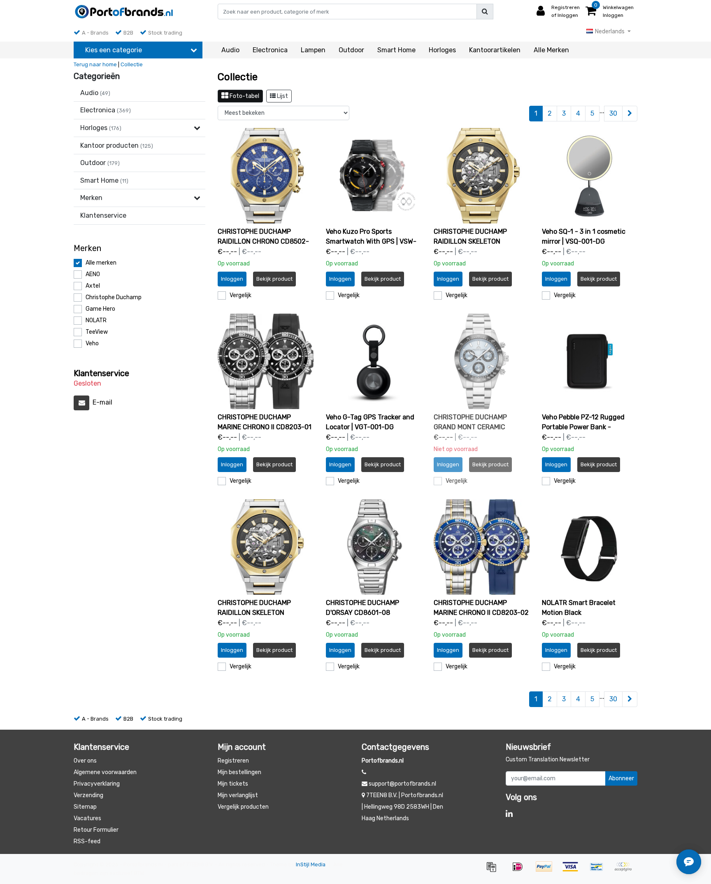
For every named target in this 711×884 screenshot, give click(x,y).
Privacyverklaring (97, 783)
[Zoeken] (485, 11)
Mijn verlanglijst (238, 795)
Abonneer (621, 778)
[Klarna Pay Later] (625, 871)
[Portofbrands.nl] (124, 11)
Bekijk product (274, 279)
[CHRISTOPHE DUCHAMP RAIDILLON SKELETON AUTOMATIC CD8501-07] (266, 547)
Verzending (88, 795)
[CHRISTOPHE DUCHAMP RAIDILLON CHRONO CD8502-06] (266, 176)
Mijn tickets (233, 783)
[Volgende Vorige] (629, 113)
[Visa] (573, 871)
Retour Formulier (96, 829)
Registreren (233, 760)
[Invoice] (494, 871)
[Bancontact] (599, 871)
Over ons (85, 760)
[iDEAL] (520, 871)
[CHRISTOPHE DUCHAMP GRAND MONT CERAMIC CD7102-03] (482, 361)
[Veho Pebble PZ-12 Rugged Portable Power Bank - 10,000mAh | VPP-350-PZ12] (590, 361)
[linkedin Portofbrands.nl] (509, 814)
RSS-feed (87, 841)
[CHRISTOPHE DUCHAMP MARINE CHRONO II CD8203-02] (482, 547)
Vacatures (87, 818)
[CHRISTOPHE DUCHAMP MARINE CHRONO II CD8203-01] (266, 361)
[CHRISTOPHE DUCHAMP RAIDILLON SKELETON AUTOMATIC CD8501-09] (482, 176)
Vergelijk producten (243, 806)
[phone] (364, 772)
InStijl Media (310, 864)
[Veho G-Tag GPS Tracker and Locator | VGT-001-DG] (374, 361)
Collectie (132, 64)
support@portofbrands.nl (402, 783)
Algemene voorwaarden (105, 772)
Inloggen (232, 279)
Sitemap (85, 806)
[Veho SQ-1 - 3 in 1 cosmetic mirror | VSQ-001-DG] (590, 176)
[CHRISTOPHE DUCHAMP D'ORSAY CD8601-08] (374, 547)
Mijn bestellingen (239, 772)
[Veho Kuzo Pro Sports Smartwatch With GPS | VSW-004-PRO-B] (374, 176)
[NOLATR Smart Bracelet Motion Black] (590, 547)
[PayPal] (547, 871)
